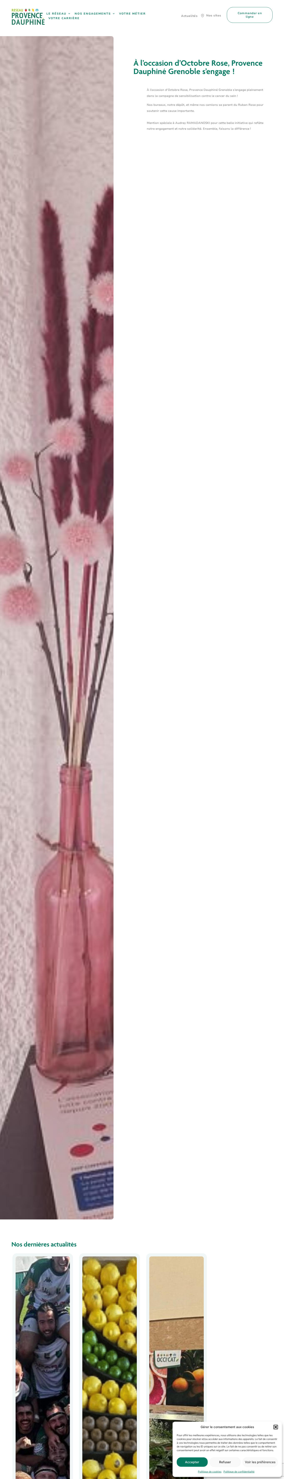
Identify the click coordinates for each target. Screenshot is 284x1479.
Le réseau (56, 14)
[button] (276, 1427)
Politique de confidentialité (238, 1471)
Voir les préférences (260, 1462)
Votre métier (132, 14)
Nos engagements (93, 14)
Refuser (225, 1462)
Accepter (192, 1462)
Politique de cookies (209, 1471)
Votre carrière (64, 18)
